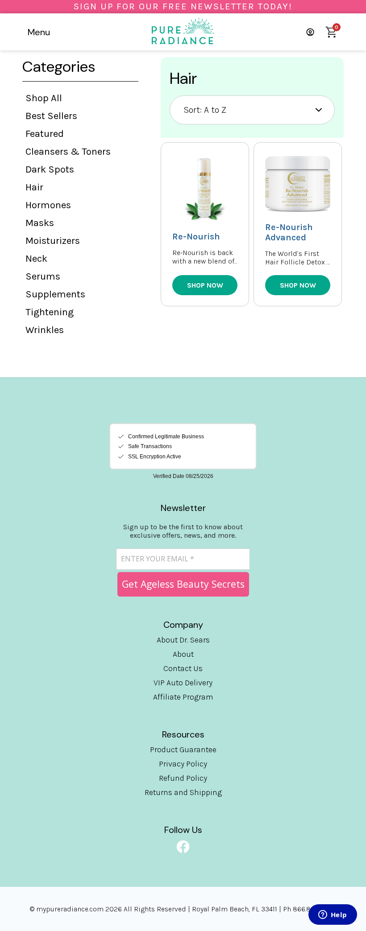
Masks (39, 223)
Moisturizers (52, 241)
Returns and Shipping (183, 792)
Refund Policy (183, 778)
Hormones (48, 205)
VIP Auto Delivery (183, 683)
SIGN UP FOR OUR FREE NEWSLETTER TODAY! (183, 6)
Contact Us (183, 668)
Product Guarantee (183, 749)
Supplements (55, 294)
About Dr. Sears (183, 640)
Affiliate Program (183, 697)
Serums (42, 276)
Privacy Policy (183, 764)
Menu (39, 32)
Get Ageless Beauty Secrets (183, 583)
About (183, 654)
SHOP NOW (205, 285)
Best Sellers (51, 116)
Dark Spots (49, 169)
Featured (44, 134)
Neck (36, 258)
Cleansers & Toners (68, 151)
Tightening (49, 312)
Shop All (43, 98)
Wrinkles (44, 330)
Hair (34, 187)
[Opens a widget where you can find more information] (332, 915)
